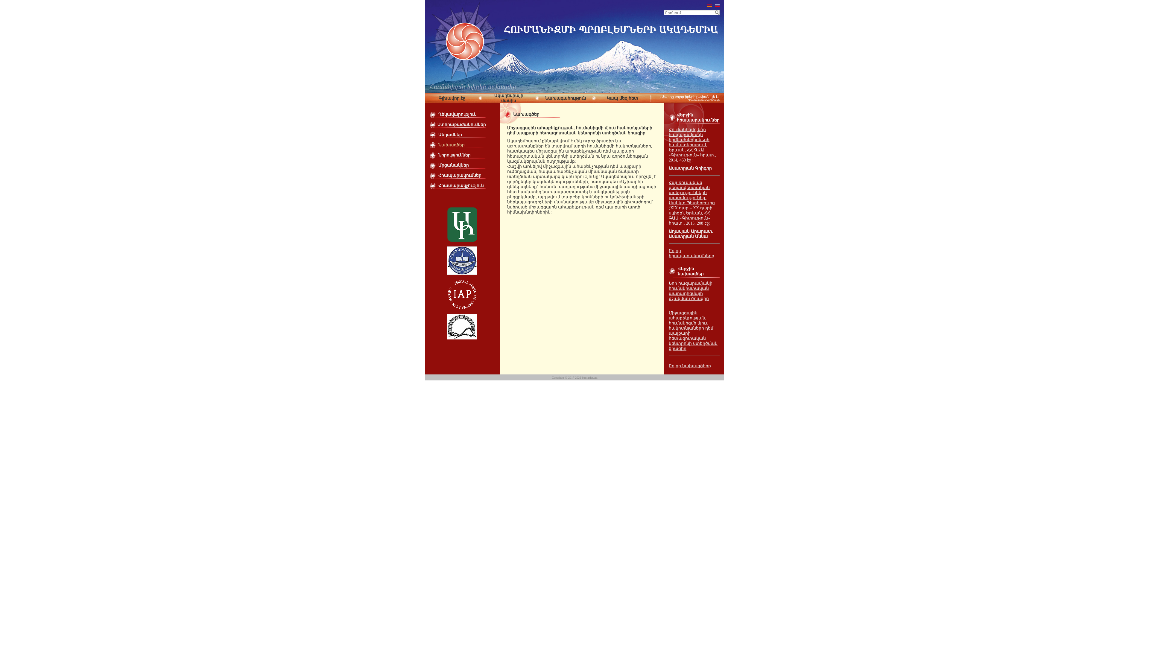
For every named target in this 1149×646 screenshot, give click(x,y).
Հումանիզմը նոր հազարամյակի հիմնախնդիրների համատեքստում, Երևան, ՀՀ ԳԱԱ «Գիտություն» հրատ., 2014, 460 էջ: (692, 144)
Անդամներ (450, 134)
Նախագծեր (451, 145)
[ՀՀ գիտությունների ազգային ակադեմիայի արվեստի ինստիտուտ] (462, 240)
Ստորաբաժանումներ (461, 124)
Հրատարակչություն (461, 185)
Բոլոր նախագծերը (690, 366)
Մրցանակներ (453, 165)
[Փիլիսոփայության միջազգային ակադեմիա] (462, 308)
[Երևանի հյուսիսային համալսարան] (462, 273)
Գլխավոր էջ (452, 98)
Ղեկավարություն (457, 114)
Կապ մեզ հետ (622, 98)
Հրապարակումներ (459, 175)
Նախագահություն (565, 98)
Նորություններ (454, 155)
